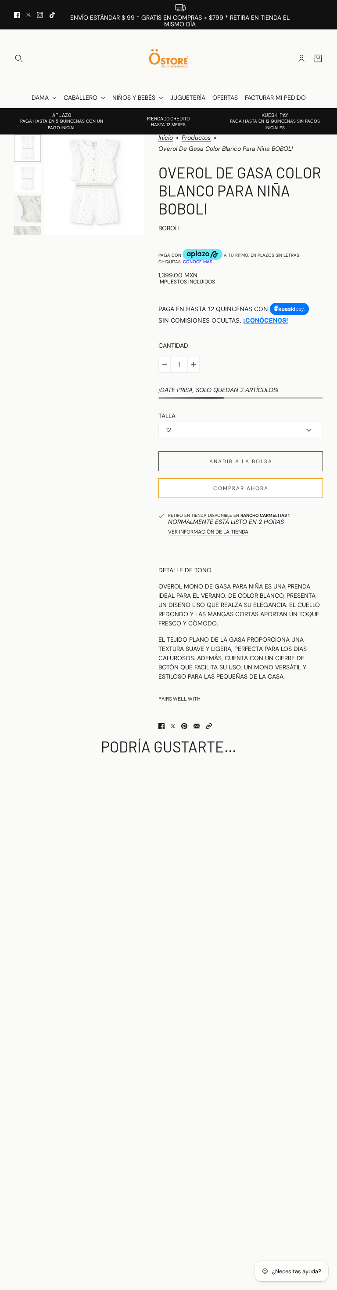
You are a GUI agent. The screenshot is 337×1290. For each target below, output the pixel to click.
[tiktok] (52, 15)
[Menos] (164, 364)
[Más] (193, 364)
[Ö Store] (168, 58)
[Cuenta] (301, 58)
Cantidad (173, 345)
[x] (28, 15)
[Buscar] (19, 58)
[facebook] (17, 15)
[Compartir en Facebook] (161, 726)
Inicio (165, 138)
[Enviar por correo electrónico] (196, 726)
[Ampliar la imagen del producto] (94, 184)
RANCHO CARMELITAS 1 (265, 515)
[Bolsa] (318, 58)
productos (196, 138)
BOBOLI (168, 228)
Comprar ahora (241, 488)
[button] (209, 726)
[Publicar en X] (173, 726)
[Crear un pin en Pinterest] (184, 726)
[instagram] (40, 15)
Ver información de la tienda (208, 531)
